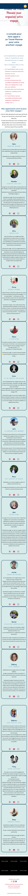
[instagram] (12, 881)
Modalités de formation (14, 879)
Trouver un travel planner (14, 887)
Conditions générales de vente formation (14, 884)
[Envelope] (14, 164)
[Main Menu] (25, 6)
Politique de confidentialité (14, 886)
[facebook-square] (16, 881)
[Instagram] (18, 164)
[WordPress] (10, 164)
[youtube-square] (14, 881)
